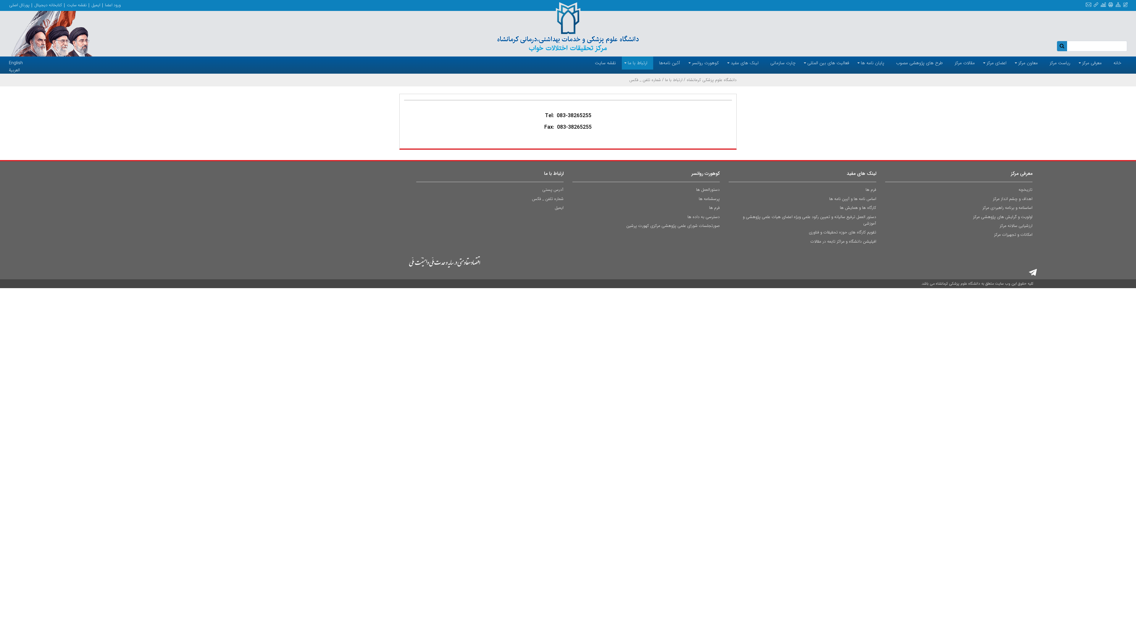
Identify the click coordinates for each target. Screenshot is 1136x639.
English (16, 63)
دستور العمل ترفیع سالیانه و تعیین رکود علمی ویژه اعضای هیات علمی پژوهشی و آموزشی (809, 220)
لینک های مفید (861, 173)
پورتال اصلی (19, 5)
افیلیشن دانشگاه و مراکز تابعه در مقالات (843, 241)
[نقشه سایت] (1118, 4)
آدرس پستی (553, 189)
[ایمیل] (1088, 4)
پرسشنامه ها (709, 199)
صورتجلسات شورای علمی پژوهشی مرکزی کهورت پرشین (673, 225)
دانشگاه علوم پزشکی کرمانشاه (712, 80)
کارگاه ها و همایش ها (858, 207)
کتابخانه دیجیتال (48, 5)
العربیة (14, 70)
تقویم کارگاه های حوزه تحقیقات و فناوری (842, 232)
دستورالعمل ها (708, 189)
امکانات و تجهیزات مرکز (1013, 234)
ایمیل (95, 5)
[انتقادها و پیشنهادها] (1125, 4)
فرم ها (871, 189)
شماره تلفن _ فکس (548, 199)
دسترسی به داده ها (704, 217)
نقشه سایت (77, 5)
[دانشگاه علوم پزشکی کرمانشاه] (568, 27)
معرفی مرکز (1021, 173)
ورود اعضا (113, 5)
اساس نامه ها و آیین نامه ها (852, 199)
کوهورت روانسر (705, 173)
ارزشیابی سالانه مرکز (1016, 225)
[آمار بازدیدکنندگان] (1103, 4)
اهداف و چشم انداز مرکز (1012, 199)
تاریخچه (1025, 189)
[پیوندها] (1096, 4)
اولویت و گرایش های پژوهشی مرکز (1002, 217)
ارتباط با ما (673, 80)
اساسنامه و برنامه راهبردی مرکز (1007, 207)
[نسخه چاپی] (1110, 5)
